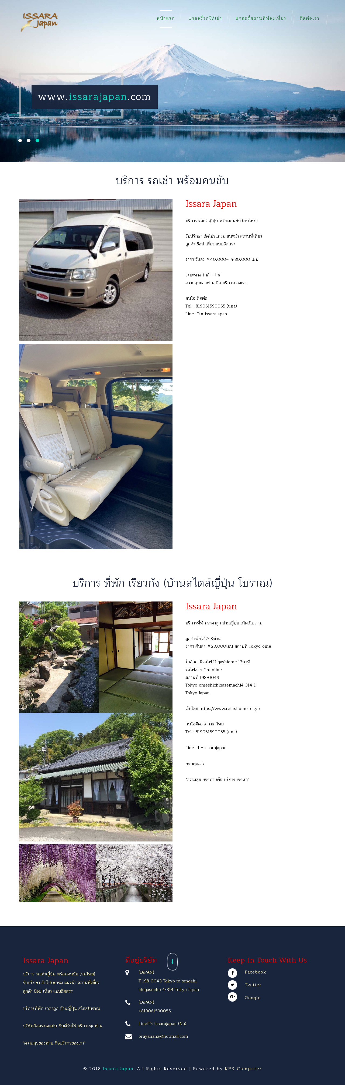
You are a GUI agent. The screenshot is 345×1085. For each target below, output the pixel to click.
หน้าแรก (166, 18)
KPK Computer (243, 1068)
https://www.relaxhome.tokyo (229, 708)
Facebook (255, 972)
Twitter (253, 984)
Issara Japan (46, 960)
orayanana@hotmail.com (163, 1036)
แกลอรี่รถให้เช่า (205, 18)
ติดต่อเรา (309, 18)
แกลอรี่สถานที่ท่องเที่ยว (261, 18)
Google (253, 997)
